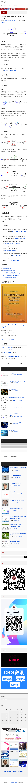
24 (17, 720)
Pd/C (15, 20)
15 (10, 717)
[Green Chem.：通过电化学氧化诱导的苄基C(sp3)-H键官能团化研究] (14, 746)
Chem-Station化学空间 (13, 356)
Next (21, 363)
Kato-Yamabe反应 (13, 430)
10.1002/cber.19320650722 (10, 70)
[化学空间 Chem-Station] (7, 2)
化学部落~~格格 (17, 470)
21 (6, 720)
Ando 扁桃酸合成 (12, 389)
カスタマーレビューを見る (7, 339)
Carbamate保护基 (6, 268)
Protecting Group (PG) (7, 352)
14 (6, 717)
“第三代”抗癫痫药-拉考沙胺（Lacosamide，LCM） (15, 525)
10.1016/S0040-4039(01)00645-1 (12, 250)
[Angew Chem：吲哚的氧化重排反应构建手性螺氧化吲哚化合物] (14, 734)
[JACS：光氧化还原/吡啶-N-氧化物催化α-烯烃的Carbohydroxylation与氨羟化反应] (23, 754)
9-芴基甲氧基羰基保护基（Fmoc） (10, 275)
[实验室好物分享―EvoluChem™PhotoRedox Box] (23, 763)
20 (2, 720)
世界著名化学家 (17, 485)
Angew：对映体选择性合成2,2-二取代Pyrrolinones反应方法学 (18, 517)
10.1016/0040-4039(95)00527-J (12, 243)
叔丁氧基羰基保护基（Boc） (9, 277)
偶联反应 (15, 416)
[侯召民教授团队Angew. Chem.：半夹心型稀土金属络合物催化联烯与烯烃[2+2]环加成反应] (14, 763)
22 (10, 720)
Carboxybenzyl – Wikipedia (9, 349)
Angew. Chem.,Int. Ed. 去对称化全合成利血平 (18, 534)
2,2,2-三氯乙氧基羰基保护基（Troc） (11, 273)
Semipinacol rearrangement (15, 405)
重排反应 (20, 407)
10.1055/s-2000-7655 (20, 238)
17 (17, 717)
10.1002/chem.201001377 (14, 260)
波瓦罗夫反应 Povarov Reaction (17, 491)
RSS (14, 774)
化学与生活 (16, 528)
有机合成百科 (10, 20)
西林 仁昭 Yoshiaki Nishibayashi (17, 500)
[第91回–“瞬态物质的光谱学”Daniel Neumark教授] (23, 746)
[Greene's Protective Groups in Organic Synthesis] (14, 323)
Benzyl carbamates (7, 347)
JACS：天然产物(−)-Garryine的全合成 (17, 381)
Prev (8, 363)
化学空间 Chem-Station (14, 772)
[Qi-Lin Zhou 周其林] (5, 763)
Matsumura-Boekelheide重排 (15, 422)
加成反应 (14, 400)
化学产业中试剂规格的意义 (15, 475)
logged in (8, 456)
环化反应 (21, 374)
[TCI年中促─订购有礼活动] (5, 754)
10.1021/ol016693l (16, 255)
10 (17, 714)
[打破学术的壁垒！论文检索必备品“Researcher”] (5, 746)
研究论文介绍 (16, 520)
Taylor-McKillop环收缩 (15, 541)
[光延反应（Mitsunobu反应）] (14, 751)
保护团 (6, 20)
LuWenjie (3, 22)
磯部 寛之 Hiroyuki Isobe (15, 483)
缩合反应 (20, 493)
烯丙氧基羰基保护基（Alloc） (9, 270)
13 (2, 717)
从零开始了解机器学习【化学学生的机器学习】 (18, 468)
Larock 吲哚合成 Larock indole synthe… (17, 373)
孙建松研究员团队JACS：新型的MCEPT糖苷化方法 (17, 509)
